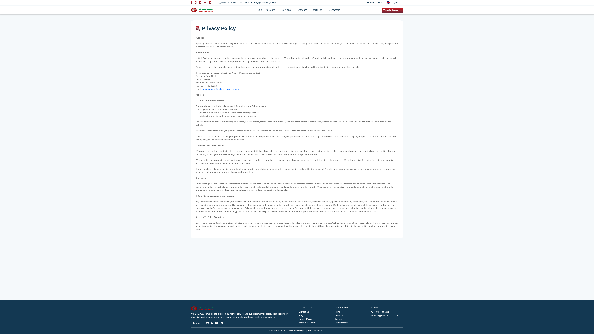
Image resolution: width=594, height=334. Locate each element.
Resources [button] (317, 10)
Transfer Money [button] (391, 10)
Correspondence (342, 323)
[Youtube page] (216, 323)
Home (259, 10)
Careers (338, 319)
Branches (302, 10)
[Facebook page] (203, 323)
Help (380, 2)
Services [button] (286, 10)
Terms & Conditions (307, 323)
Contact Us (334, 10)
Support (371, 2)
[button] (394, 2)
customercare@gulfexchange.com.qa (261, 2)
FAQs (301, 315)
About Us (339, 315)
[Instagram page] (207, 323)
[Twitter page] (212, 323)
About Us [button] (271, 10)
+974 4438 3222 (229, 2)
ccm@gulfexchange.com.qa (386, 315)
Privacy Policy (305, 319)
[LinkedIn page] (222, 323)
